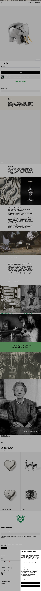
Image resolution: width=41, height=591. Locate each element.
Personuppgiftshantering (25, 579)
